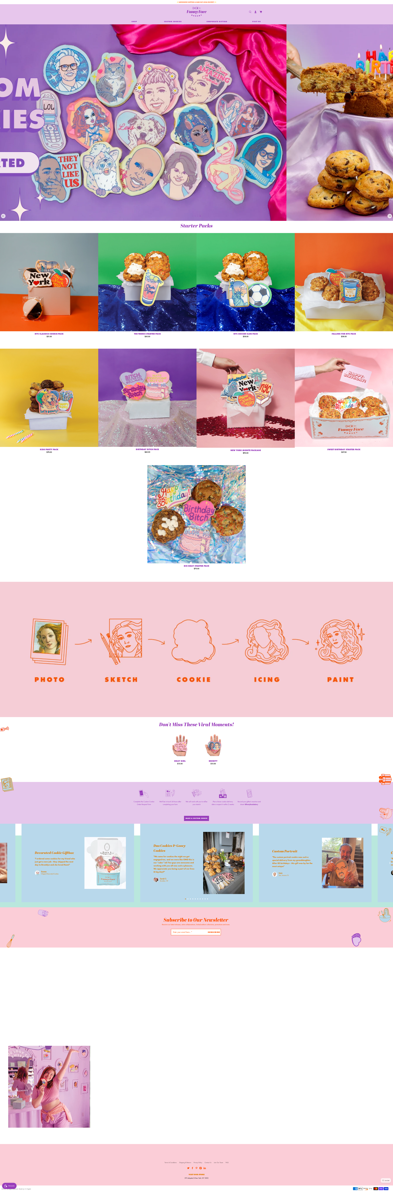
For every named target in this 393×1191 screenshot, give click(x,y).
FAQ (227, 1162)
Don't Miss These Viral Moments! (196, 725)
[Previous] (3, 216)
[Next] (389, 216)
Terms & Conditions (171, 1162)
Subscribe (214, 932)
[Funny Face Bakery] (196, 12)
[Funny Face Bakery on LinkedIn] (204, 1169)
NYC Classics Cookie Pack (49, 333)
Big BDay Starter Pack (196, 566)
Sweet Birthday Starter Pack (343, 449)
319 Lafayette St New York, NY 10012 (196, 1178)
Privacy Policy (198, 1162)
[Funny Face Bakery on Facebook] (192, 1169)
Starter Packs (196, 226)
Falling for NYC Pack (344, 333)
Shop (134, 21)
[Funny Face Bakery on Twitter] (188, 1169)
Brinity (213, 761)
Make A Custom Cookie (196, 818)
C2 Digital (28, 1189)
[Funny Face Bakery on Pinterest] (196, 1169)
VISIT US (256, 21)
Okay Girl (180, 761)
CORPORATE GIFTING (217, 21)
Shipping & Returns (185, 1162)
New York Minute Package (245, 450)
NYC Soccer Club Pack (245, 333)
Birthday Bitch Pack (147, 449)
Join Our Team (218, 1162)
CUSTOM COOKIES (173, 21)
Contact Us (208, 1162)
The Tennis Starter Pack (147, 333)
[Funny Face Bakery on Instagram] (200, 1169)
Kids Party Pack (49, 449)
